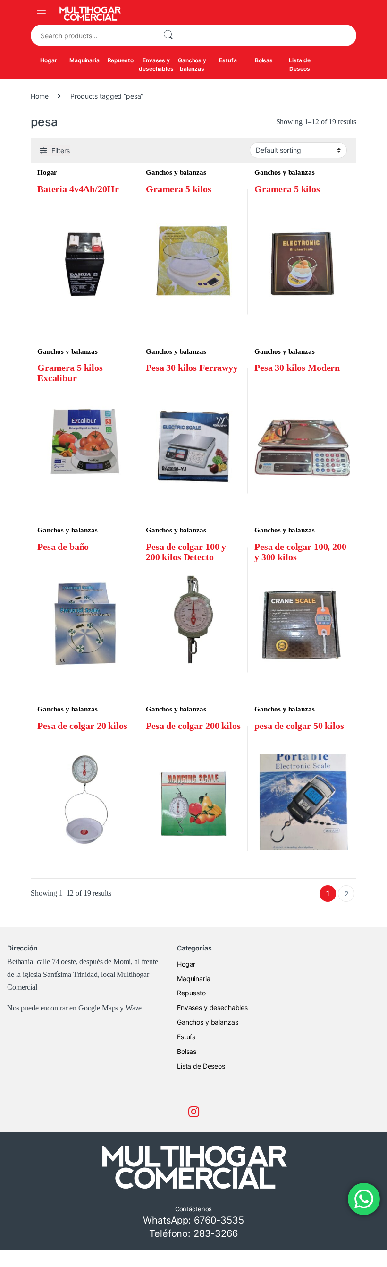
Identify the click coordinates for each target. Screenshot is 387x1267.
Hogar (48, 60)
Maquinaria (84, 60)
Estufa (227, 60)
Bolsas (264, 60)
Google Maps (98, 1008)
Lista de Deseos (300, 64)
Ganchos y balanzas (192, 64)
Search (168, 35)
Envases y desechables (156, 64)
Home (39, 96)
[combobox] (93, 35)
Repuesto (121, 60)
